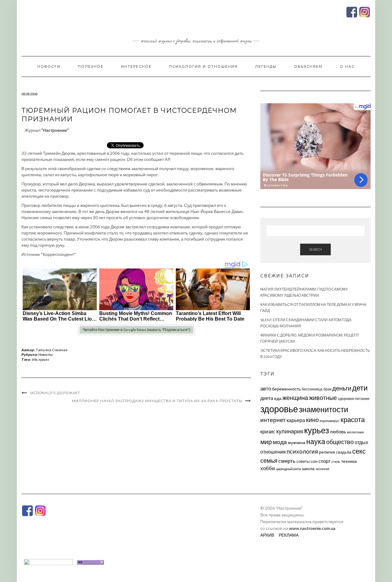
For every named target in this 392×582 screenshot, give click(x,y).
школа (308, 468)
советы (303, 461)
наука (315, 441)
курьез (44, 359)
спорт (324, 461)
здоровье (279, 408)
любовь (338, 431)
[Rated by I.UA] (48, 561)
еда (34, 359)
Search (315, 249)
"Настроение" (55, 130)
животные (323, 397)
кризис (267, 431)
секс (359, 451)
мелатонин (355, 432)
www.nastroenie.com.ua (312, 528)
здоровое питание (354, 398)
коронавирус (330, 421)
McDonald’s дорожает (55, 393)
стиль (335, 461)
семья (268, 460)
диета (266, 398)
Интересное (136, 66)
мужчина (296, 442)
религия (327, 452)
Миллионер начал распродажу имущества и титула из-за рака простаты (157, 401)
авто (265, 388)
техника (349, 461)
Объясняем (308, 66)
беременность (286, 388)
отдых (361, 442)
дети (360, 387)
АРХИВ (267, 535)
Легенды (266, 66)
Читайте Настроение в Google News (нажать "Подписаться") (136, 329)
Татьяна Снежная (51, 350)
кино (312, 419)
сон (314, 461)
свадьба (343, 452)
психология (302, 451)
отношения (273, 452)
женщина (295, 397)
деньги (341, 388)
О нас (347, 66)
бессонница (312, 389)
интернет (273, 420)
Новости (48, 66)
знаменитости (323, 409)
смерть (287, 461)
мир (266, 442)
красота (353, 420)
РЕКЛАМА (289, 535)
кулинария (289, 431)
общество (340, 441)
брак (327, 389)
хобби (267, 468)
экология (322, 469)
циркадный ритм (288, 469)
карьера (296, 420)
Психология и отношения (203, 66)
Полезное (91, 66)
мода (280, 441)
